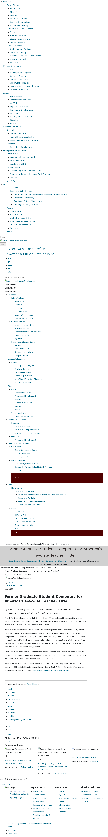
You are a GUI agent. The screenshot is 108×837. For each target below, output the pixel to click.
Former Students (14, 167)
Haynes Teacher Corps (19, 25)
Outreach (11, 143)
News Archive (12, 187)
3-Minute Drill (16, 214)
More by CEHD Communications (17, 742)
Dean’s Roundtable (18, 160)
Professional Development (21, 110)
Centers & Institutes (19, 133)
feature (11, 696)
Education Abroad (18, 59)
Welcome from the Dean (20, 99)
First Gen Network (18, 35)
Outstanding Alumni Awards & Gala (25, 170)
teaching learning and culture (19, 719)
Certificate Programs (19, 79)
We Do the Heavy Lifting (20, 218)
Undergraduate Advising (20, 49)
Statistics (14, 120)
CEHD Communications (13, 584)
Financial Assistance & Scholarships (25, 55)
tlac (9, 726)
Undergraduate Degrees (20, 72)
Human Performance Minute (22, 221)
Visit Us (13, 123)
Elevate (10, 231)
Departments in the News (21, 191)
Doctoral (14, 15)
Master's (18, 305)
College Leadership (15, 96)
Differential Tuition (18, 18)
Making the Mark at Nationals (84, 757)
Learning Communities (20, 22)
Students (12, 294)
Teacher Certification (19, 89)
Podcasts (10, 208)
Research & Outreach (17, 419)
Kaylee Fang (93, 761)
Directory (62, 791)
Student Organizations (20, 39)
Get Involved (12, 153)
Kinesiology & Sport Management (28, 201)
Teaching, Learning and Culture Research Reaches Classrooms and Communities (52, 766)
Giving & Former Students (19, 443)
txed (9, 729)
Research (10, 130)
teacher (11, 709)
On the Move (15, 211)
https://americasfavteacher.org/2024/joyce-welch (50, 670)
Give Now (11, 181)
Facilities (14, 113)
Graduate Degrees (18, 76)
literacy (11, 702)
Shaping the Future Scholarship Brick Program (30, 174)
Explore (10, 69)
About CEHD (12, 103)
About (10, 386)
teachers (11, 713)
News (10, 484)
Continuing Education (19, 83)
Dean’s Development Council (22, 157)
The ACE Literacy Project (20, 224)
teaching (11, 716)
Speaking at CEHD (18, 164)
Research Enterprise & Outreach (24, 140)
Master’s (13, 12)
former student (14, 699)
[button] (10, 284)
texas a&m (12, 723)
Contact (13, 177)
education (12, 692)
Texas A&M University (25, 248)
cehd (10, 689)
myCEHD (14, 62)
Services (13, 32)
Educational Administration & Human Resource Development (40, 194)
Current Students (14, 45)
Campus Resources (18, 42)
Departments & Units (19, 106)
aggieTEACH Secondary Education (24, 86)
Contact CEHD (5, 784)
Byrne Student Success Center (20, 28)
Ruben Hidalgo (32, 684)
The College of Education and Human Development (30, 823)
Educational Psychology (24, 197)
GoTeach (14, 228)
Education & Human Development (29, 254)
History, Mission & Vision (21, 116)
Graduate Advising (18, 52)
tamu (10, 706)
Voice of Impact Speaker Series (23, 137)
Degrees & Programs (17, 359)
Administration (64, 805)
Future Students (14, 5)
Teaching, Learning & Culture (26, 204)
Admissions (15, 8)
